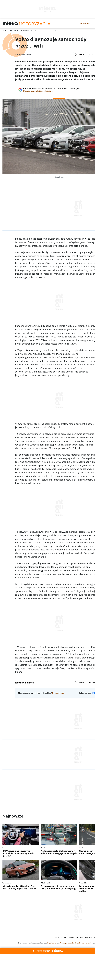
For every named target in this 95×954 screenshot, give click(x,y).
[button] (85, 23)
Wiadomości (25, 31)
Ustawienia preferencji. (83, 943)
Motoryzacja (14, 31)
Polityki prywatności (67, 943)
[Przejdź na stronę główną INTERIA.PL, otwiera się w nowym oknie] (10, 23)
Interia (4, 31)
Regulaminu (51, 943)
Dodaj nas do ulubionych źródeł (51, 91)
